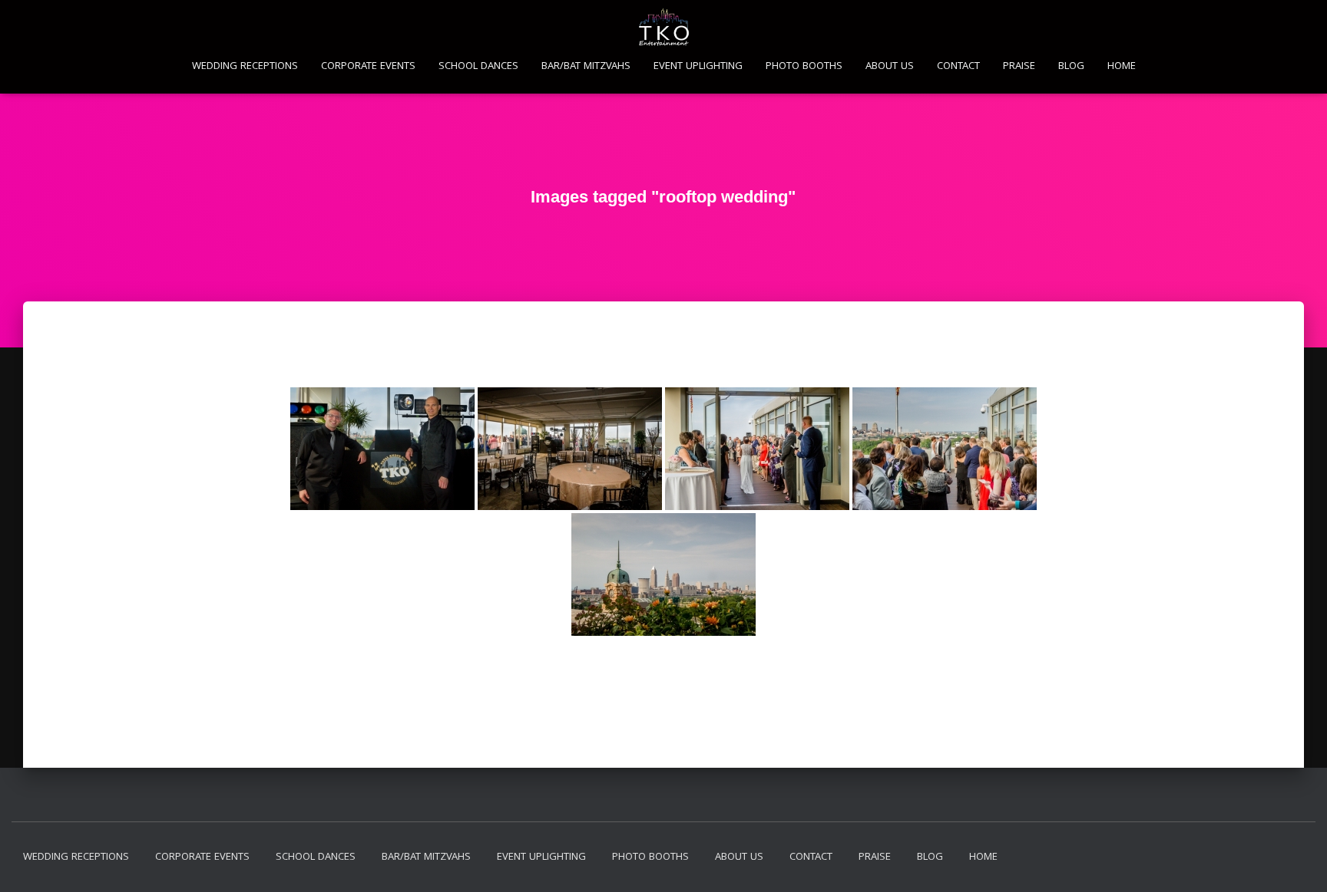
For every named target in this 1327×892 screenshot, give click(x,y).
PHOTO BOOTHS (804, 66)
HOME (1121, 66)
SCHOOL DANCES (478, 66)
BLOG (1071, 66)
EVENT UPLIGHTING (698, 66)
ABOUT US (889, 66)
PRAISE (1019, 66)
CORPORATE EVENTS (368, 66)
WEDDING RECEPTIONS (245, 66)
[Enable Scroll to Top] (1296, 861)
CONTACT (958, 66)
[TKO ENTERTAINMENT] (664, 27)
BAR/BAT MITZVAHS (585, 66)
